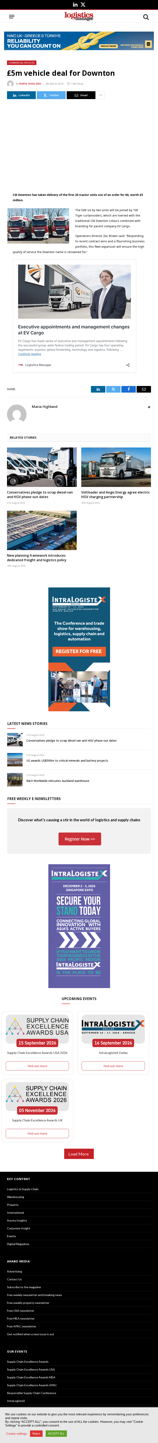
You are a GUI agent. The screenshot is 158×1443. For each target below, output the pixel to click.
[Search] (145, 16)
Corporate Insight (18, 1228)
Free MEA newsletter (21, 1318)
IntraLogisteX (16, 1401)
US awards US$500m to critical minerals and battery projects (67, 760)
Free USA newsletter (20, 1310)
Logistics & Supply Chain (22, 1189)
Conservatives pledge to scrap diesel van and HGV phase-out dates (40, 494)
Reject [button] (36, 1433)
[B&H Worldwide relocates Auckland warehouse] (15, 779)
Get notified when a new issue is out (30, 1334)
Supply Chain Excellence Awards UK (37, 1120)
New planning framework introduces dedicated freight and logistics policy (36, 557)
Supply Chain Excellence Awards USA (31, 1369)
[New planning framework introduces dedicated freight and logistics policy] (42, 530)
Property (13, 1204)
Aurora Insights (17, 1220)
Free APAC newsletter (21, 1326)
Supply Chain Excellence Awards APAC (32, 1385)
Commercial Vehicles (22, 62)
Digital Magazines (18, 1244)
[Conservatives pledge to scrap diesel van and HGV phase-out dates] (42, 467)
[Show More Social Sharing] (100, 95)
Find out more (37, 1066)
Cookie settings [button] (16, 1433)
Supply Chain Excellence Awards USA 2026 (37, 1053)
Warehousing (15, 1197)
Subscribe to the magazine (24, 1287)
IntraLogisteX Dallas (113, 1053)
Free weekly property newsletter (28, 1303)
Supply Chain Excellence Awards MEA (31, 1377)
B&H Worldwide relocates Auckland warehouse (57, 781)
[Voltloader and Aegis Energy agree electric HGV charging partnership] (116, 467)
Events (11, 1236)
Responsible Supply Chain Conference (31, 1393)
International (15, 1212)
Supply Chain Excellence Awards (28, 1361)
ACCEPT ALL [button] (56, 1433)
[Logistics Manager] (78, 16)
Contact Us (14, 1279)
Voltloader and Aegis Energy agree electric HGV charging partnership (115, 494)
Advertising (14, 1271)
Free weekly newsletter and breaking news (34, 1295)
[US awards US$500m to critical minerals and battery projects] (15, 759)
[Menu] (11, 16)
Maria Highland (30, 83)
